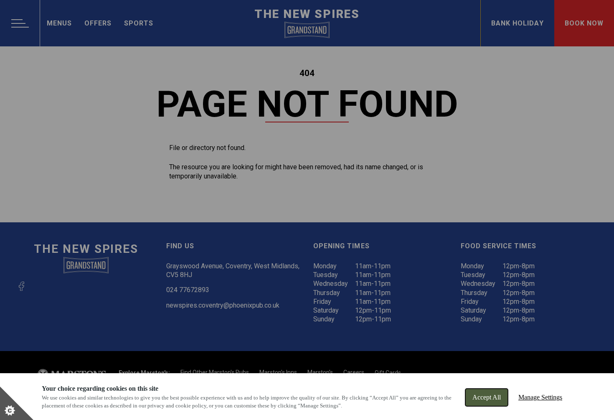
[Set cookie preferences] (16, 403)
